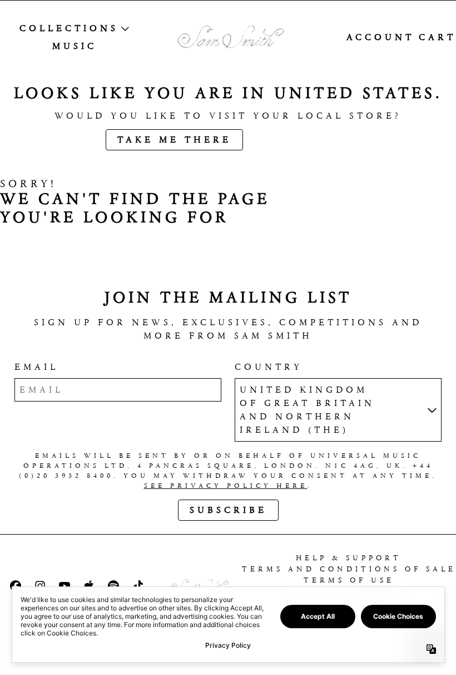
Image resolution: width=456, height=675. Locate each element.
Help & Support (349, 558)
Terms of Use (349, 580)
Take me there (174, 139)
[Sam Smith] (228, 37)
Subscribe (228, 510)
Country (269, 366)
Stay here (300, 139)
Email (36, 366)
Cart (437, 37)
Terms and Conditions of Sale (349, 569)
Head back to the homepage (134, 248)
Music (74, 46)
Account (380, 37)
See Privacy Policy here (226, 486)
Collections (68, 28)
